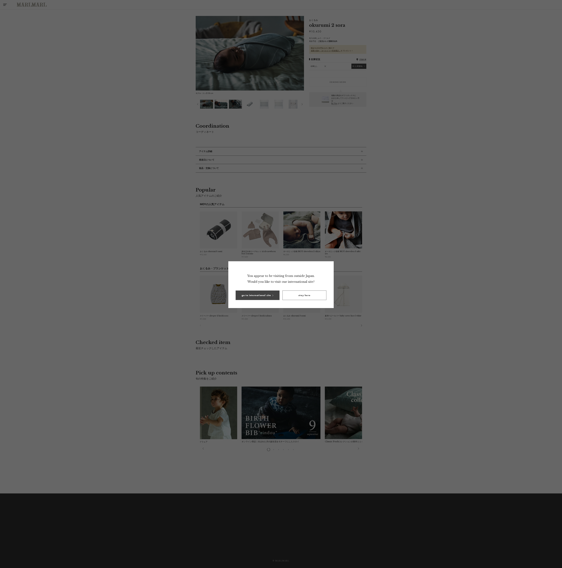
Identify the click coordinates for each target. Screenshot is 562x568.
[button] (258, 295)
